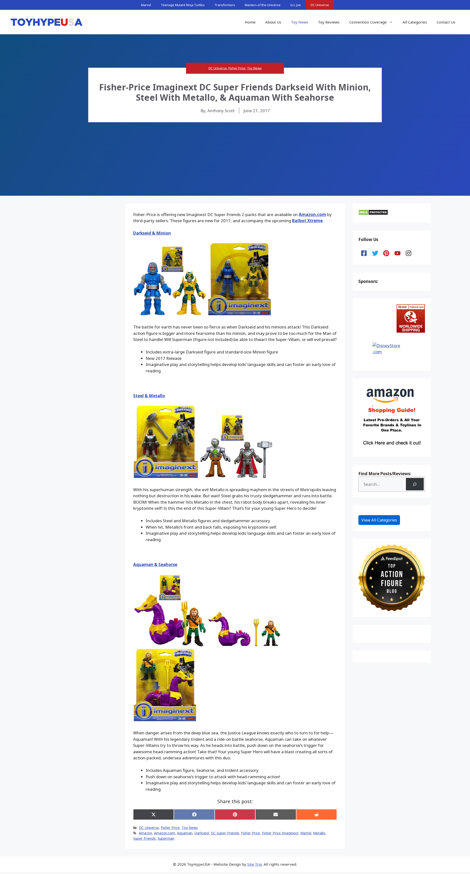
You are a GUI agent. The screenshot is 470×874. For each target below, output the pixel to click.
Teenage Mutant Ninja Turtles (183, 5)
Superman (166, 838)
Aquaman (184, 833)
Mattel (305, 833)
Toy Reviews (329, 22)
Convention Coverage (368, 22)
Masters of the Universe (263, 5)
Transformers (224, 5)
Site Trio (254, 864)
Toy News (299, 22)
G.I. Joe (295, 5)
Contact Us (446, 22)
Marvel (146, 5)
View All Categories (379, 520)
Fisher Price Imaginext (280, 833)
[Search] (415, 484)
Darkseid (201, 833)
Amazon (145, 833)
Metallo (319, 833)
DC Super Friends (225, 833)
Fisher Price (237, 68)
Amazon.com (312, 214)
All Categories (415, 22)
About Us (273, 22)
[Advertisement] (235, 159)
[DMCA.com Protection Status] (373, 214)
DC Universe (320, 5)
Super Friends (144, 838)
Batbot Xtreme (307, 220)
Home (250, 22)
